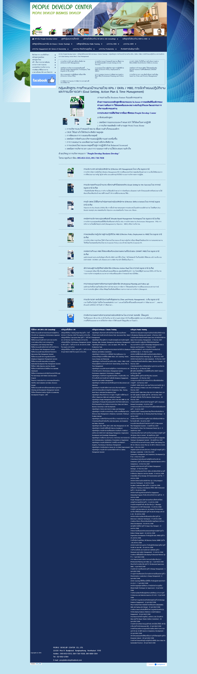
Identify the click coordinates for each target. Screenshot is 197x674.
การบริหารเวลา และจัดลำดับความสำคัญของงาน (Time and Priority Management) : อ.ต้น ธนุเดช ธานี (121, 299)
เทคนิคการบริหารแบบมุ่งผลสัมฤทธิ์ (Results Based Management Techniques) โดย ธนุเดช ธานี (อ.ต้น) (122, 218)
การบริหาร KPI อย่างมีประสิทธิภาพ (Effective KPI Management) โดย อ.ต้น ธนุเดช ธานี (116, 169)
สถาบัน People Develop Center (67, 54)
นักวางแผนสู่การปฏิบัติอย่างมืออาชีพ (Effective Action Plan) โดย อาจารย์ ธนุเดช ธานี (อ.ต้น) (119, 268)
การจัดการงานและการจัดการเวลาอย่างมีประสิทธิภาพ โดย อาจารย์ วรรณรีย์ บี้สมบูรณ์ (116, 315)
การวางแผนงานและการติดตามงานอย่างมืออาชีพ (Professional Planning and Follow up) (116, 283)
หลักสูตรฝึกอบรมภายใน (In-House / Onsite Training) (92, 54)
